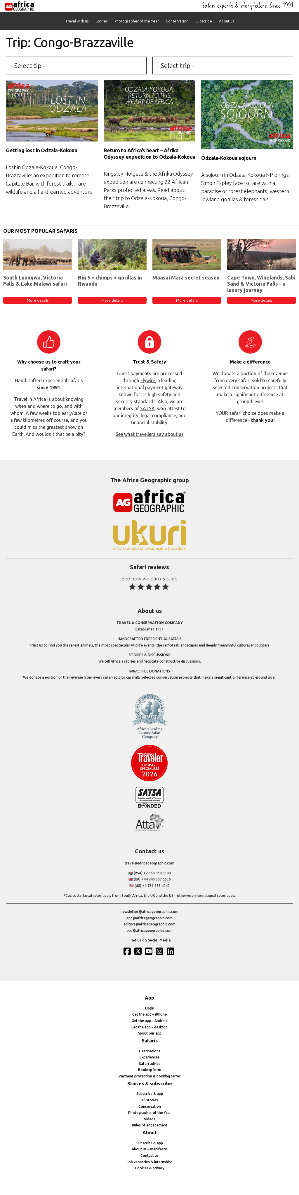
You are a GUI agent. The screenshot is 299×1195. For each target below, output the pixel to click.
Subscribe (203, 21)
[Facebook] (128, 951)
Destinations (149, 1051)
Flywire (147, 380)
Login (149, 1008)
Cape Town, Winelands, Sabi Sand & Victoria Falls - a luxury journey (261, 284)
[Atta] (149, 829)
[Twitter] (139, 951)
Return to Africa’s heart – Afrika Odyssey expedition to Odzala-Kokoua (149, 153)
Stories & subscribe (149, 1083)
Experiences (149, 1057)
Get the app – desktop (149, 1027)
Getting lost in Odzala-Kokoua (41, 150)
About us (226, 21)
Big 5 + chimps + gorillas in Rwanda (110, 281)
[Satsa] (149, 807)
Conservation (177, 21)
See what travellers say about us (150, 434)
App (149, 997)
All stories (149, 1100)
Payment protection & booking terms (150, 1076)
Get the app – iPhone (149, 1014)
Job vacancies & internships (150, 1162)
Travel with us (76, 21)
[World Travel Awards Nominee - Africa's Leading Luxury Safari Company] (149, 738)
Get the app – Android (150, 1021)
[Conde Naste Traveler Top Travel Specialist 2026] (149, 780)
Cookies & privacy (149, 1168)
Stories (101, 21)
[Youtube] (149, 951)
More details (37, 300)
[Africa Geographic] (20, 6)
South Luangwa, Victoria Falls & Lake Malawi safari (35, 281)
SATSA (147, 408)
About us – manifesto (149, 1149)
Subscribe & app (149, 1094)
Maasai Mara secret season (186, 277)
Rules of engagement (149, 1125)
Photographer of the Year (136, 21)
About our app (149, 1033)
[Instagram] (160, 951)
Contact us (149, 1155)
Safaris (150, 1040)
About (149, 1132)
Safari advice (149, 1063)
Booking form (149, 1070)
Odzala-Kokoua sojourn (228, 158)
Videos (149, 1119)
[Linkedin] (171, 951)
